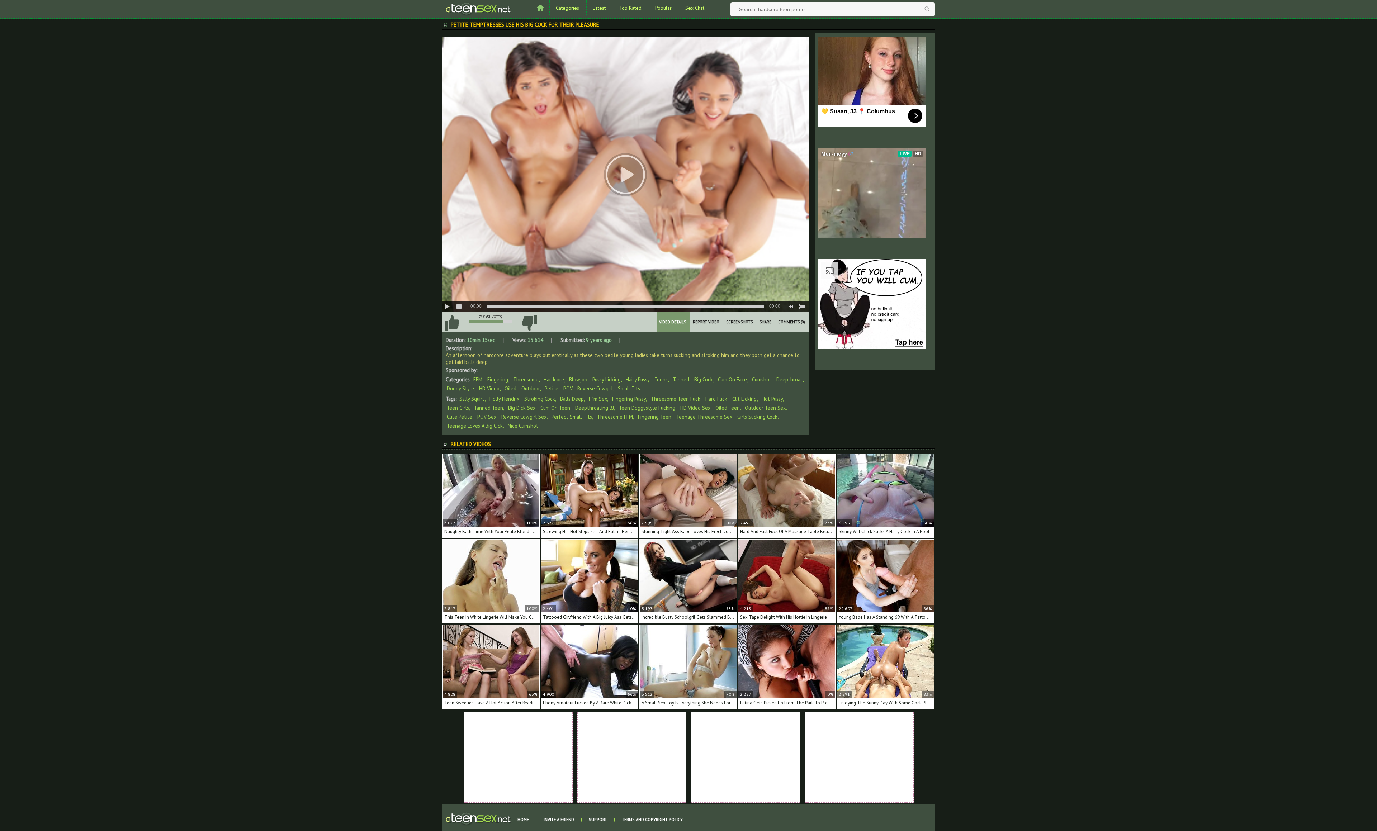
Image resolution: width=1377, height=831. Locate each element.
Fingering (497, 379)
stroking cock (539, 398)
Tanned (681, 379)
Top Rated (630, 8)
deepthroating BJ (594, 407)
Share (765, 321)
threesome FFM (615, 416)
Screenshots (739, 321)
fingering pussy (629, 398)
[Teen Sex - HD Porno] (478, 8)
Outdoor (530, 388)
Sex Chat (694, 8)
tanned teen (488, 407)
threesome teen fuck (675, 398)
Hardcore (554, 379)
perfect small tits (572, 416)
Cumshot (761, 379)
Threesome (526, 379)
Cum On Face (732, 379)
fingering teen (654, 416)
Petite (551, 388)
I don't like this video (529, 322)
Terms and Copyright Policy (652, 819)
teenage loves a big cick (475, 425)
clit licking (744, 398)
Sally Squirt (471, 398)
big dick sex (521, 407)
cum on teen (555, 407)
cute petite (459, 416)
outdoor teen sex (765, 407)
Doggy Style (460, 388)
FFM (477, 379)
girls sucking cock (757, 416)
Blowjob (578, 379)
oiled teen (727, 407)
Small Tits (629, 388)
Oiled (510, 388)
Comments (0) (791, 321)
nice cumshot (523, 425)
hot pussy (772, 398)
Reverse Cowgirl (595, 388)
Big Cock (703, 379)
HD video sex (695, 407)
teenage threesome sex (704, 416)
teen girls (458, 407)
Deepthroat (789, 379)
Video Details (672, 321)
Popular (663, 8)
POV (567, 388)
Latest (599, 8)
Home (523, 819)
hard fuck (716, 398)
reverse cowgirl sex (523, 416)
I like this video (452, 322)
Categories (567, 8)
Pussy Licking (606, 379)
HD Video (489, 388)
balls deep (572, 398)
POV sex (486, 416)
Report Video (706, 321)
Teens (661, 379)
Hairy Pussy (637, 379)
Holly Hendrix (504, 398)
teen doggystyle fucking (647, 407)
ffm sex (598, 398)
